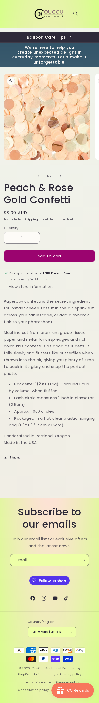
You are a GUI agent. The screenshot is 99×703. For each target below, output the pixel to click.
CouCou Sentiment (46, 668)
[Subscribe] (83, 560)
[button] (10, 13)
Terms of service (37, 682)
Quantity (11, 227)
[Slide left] (38, 176)
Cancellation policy (33, 690)
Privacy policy (71, 674)
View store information (31, 286)
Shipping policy (67, 682)
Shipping (31, 219)
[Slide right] (60, 176)
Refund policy (44, 674)
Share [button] (15, 457)
